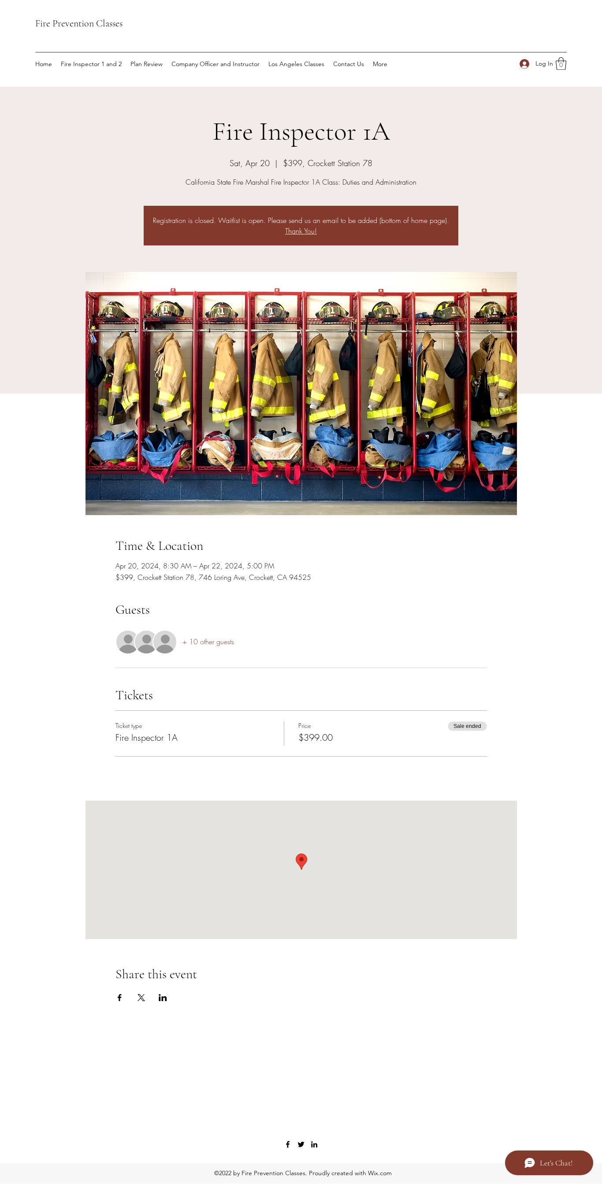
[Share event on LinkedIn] (163, 997)
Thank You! (301, 231)
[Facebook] (287, 1144)
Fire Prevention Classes (79, 23)
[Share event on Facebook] (119, 997)
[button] (561, 63)
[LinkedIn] (314, 1144)
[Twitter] (301, 1144)
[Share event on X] (141, 997)
